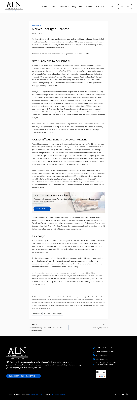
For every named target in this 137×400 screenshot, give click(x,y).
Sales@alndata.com (103, 359)
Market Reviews (86, 6)
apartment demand (51, 240)
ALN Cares (100, 6)
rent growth (67, 240)
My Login (125, 6)
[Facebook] (123, 394)
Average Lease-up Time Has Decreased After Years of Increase (45, 327)
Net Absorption (57, 314)
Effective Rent (37, 314)
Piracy (42, 394)
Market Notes (37, 25)
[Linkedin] (115, 394)
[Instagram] (126, 394)
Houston (47, 314)
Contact (111, 6)
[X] (119, 394)
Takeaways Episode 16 (99, 326)
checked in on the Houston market (48, 39)
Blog (74, 6)
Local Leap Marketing (59, 394)
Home (44, 6)
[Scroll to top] (132, 397)
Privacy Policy (33, 394)
